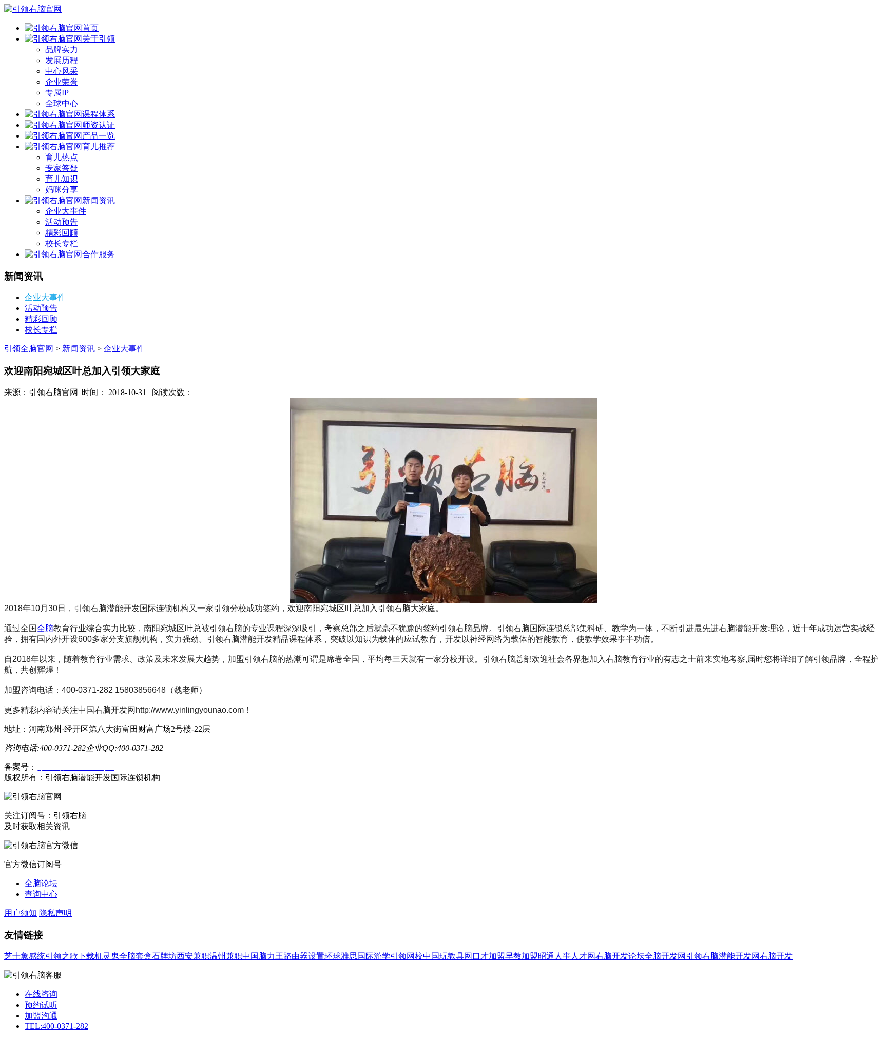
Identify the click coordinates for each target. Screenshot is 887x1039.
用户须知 (20, 913)
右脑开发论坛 (620, 956)
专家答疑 (61, 168)
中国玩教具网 (447, 956)
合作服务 (98, 254)
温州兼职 (225, 956)
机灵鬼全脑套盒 (123, 956)
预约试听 (41, 1005)
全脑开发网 (665, 956)
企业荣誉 (61, 81)
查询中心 (41, 894)
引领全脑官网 (28, 348)
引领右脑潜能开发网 (723, 956)
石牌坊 (164, 956)
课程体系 (98, 114)
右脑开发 (776, 956)
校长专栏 (61, 243)
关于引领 (98, 38)
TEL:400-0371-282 (56, 1026)
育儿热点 (61, 157)
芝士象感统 (24, 956)
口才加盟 (488, 956)
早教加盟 (521, 956)
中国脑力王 (262, 956)
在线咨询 (41, 994)
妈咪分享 (61, 189)
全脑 (45, 628)
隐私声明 (55, 913)
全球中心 (61, 103)
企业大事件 (65, 211)
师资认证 (98, 125)
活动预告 (61, 222)
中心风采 (61, 71)
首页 (90, 28)
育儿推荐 (98, 146)
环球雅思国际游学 (357, 956)
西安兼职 (193, 956)
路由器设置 (303, 956)
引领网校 (406, 956)
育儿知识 (61, 178)
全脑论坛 (41, 883)
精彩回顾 (61, 232)
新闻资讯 (98, 200)
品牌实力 (61, 49)
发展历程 (61, 60)
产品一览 (98, 135)
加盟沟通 (41, 1015)
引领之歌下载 (69, 956)
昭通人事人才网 (566, 956)
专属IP (57, 92)
